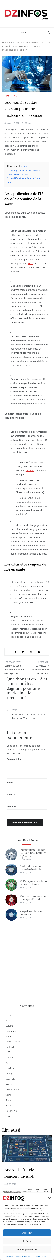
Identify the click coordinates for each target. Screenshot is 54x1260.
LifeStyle (9, 1073)
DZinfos (28, 123)
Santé (16, 96)
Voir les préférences (27, 1249)
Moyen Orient (12, 1089)
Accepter (27, 1232)
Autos (8, 1020)
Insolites (9, 1068)
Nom (10, 782)
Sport (8, 1105)
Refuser (27, 1241)
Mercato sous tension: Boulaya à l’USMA (33, 898)
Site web (11, 806)
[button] (49, 1198)
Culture (9, 1025)
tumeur (30, 470)
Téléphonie (11, 1110)
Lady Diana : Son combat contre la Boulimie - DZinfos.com (28, 716)
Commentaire (15, 759)
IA (6, 1062)
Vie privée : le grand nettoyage (32, 913)
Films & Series (12, 1041)
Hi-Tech (8, 96)
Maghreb (10, 1078)
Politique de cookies (14, 1256)
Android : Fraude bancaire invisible (31, 868)
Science (9, 1100)
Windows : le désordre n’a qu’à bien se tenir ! (41, 669)
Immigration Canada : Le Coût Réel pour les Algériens (33, 853)
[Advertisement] (27, 963)
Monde (9, 1084)
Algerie (9, 1015)
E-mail (11, 794)
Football (9, 1047)
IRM (30, 263)
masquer (24, 166)
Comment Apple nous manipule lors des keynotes (14, 669)
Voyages (9, 1116)
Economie (10, 1031)
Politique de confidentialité (35, 1256)
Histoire (9, 1057)
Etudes (8, 1036)
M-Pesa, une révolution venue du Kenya (34, 883)
